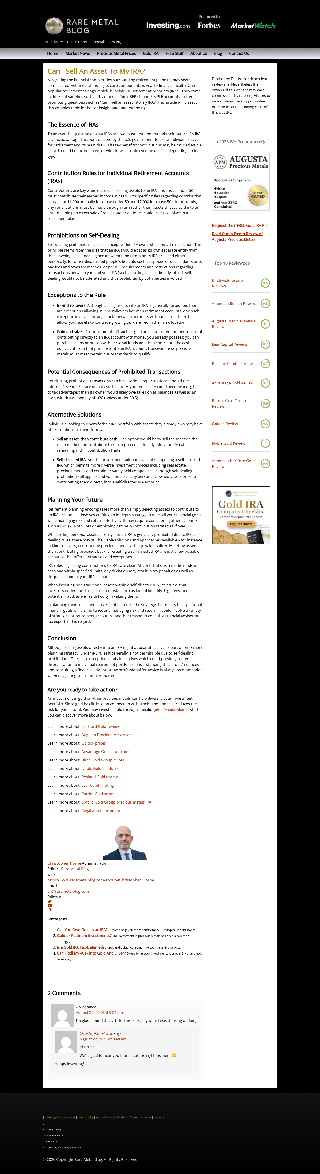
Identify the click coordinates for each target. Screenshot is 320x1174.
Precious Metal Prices (116, 53)
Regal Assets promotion (103, 810)
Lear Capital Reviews (230, 344)
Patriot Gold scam (97, 793)
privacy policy (85, 1117)
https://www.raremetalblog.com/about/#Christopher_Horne (101, 880)
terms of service (105, 1117)
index (48, 1117)
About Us (198, 53)
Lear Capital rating (98, 785)
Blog (218, 53)
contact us (160, 1117)
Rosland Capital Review (232, 363)
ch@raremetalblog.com (68, 891)
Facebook (122, 1117)
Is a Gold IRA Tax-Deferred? (80, 947)
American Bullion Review (233, 303)
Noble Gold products (100, 768)
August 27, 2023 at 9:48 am (103, 1038)
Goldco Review (225, 423)
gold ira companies (64, 1117)
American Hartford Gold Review (233, 463)
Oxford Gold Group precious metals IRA (116, 802)
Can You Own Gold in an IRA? (82, 929)
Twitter (134, 1117)
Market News (78, 53)
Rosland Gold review (100, 776)
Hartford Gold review (100, 726)
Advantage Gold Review (232, 383)
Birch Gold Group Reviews (227, 283)
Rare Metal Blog (75, 868)
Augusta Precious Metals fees (107, 734)
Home (53, 53)
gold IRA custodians (170, 709)
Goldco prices (94, 743)
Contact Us (239, 53)
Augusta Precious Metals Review (234, 323)
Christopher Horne (64, 863)
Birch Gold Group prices (103, 760)
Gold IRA (151, 53)
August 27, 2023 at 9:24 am (99, 1012)
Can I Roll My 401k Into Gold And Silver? (91, 953)
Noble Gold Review (228, 443)
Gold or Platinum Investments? (84, 935)
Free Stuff (174, 53)
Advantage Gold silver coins (106, 751)
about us (146, 1117)
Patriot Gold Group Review (229, 403)
